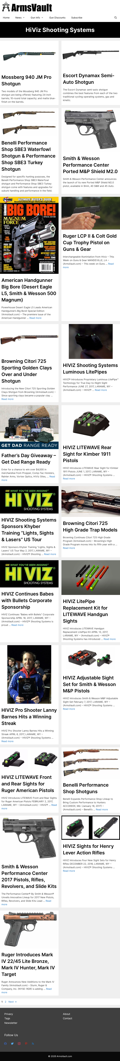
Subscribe (76, 17)
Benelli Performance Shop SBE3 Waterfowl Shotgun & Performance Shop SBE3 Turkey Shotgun (28, 156)
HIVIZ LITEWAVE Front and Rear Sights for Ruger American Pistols (27, 783)
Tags (7, 1018)
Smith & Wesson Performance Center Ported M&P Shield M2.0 (90, 165)
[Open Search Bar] (115, 17)
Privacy (8, 1014)
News (18, 17)
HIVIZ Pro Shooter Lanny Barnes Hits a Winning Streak (29, 716)
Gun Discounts (57, 17)
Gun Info (35, 17)
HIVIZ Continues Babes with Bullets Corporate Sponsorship (27, 600)
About (66, 1014)
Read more (35, 317)
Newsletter (10, 1022)
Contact (67, 1018)
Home (6, 17)
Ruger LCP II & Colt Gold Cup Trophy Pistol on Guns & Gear (90, 242)
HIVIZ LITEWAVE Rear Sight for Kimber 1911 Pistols (87, 454)
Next (12, 1001)
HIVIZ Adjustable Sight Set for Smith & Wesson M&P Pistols (89, 684)
